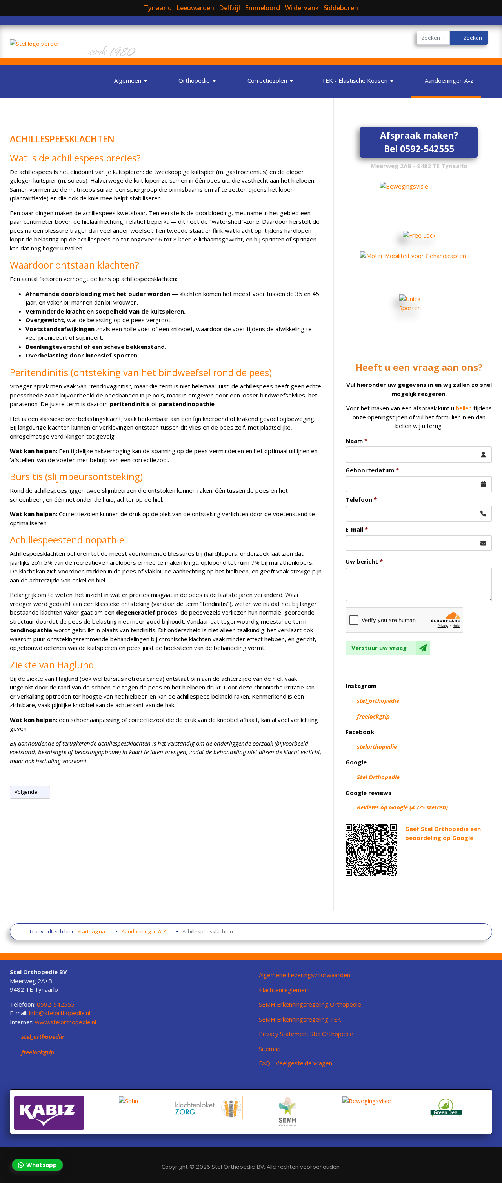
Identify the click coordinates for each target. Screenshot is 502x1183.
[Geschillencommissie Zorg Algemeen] (208, 1106)
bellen (464, 408)
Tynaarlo (158, 7)
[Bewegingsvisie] (366, 1100)
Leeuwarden (195, 7)
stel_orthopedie (378, 700)
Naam (356, 441)
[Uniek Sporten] (419, 315)
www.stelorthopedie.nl (65, 1022)
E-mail (357, 529)
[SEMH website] (287, 1110)
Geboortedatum (372, 470)
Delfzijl (229, 7)
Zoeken (472, 37)
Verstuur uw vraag (379, 647)
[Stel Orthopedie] (35, 41)
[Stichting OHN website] (128, 1100)
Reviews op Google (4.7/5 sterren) (402, 807)
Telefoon (361, 499)
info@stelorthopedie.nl (59, 1013)
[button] (128, 80)
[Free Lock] (419, 235)
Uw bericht (364, 561)
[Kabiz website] (49, 1112)
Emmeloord (262, 7)
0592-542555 (56, 1004)
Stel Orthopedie (378, 777)
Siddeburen (341, 7)
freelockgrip (373, 716)
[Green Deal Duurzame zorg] (446, 1107)
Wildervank (302, 7)
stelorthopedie (377, 746)
